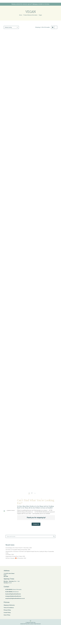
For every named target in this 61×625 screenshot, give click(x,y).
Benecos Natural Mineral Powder (44, 49)
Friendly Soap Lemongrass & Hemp (16, 209)
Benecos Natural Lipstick (16, 55)
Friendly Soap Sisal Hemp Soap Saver (16, 302)
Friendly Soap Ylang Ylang (44, 333)
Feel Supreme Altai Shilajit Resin (44, 110)
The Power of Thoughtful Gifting (13, 549)
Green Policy (7, 615)
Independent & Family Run (12, 556)
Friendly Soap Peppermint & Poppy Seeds (44, 240)
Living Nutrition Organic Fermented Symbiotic (45, 364)
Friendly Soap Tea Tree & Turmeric (45, 301)
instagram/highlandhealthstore (13, 596)
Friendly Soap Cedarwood (44, 147)
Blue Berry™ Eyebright (44, 85)
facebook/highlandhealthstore (13, 594)
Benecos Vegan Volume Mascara (16, 85)
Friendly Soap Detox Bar (44, 179)
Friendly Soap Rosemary (44, 271)
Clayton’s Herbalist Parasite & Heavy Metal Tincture (16, 116)
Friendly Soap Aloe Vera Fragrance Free (16, 148)
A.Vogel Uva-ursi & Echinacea (45, 485)
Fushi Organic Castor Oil (16, 363)
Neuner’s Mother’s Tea (44, 395)
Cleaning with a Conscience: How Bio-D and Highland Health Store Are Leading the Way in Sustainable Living (30, 552)
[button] (27, 81)
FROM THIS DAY (37, 623)
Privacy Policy (7, 610)
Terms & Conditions (9, 607)
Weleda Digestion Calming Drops (16, 485)
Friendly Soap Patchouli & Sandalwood (16, 240)
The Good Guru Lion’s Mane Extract (45, 425)
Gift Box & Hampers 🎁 (11, 558)
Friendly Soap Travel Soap (16, 333)
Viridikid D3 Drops (44, 455)
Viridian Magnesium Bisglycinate (16, 455)
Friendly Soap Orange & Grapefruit (44, 209)
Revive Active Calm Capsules (16, 425)
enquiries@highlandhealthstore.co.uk (15, 598)
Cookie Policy (7, 612)
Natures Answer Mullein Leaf (16, 395)
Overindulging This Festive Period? (14, 547)
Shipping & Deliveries (9, 605)
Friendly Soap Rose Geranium (16, 271)
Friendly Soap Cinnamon (16, 179)
